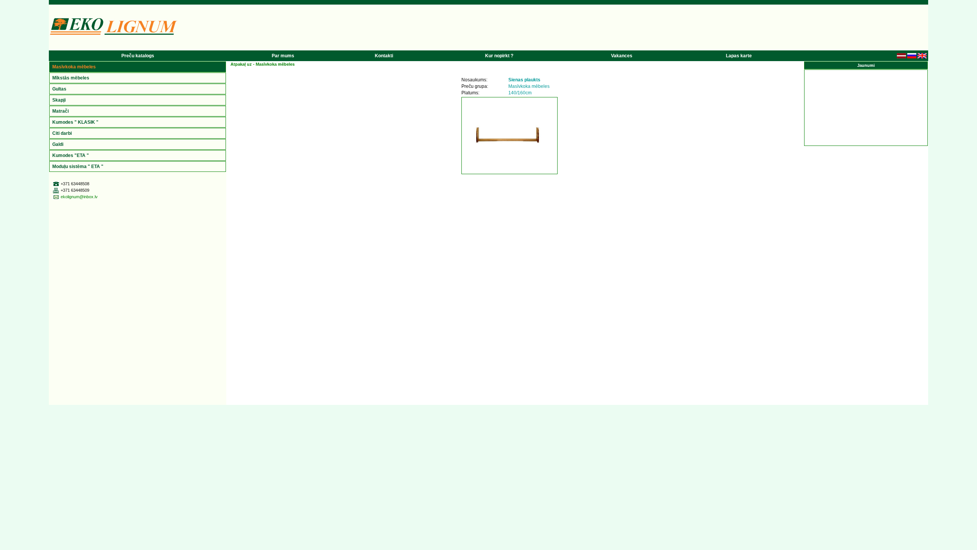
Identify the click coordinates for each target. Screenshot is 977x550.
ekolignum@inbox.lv (79, 196)
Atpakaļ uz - (263, 64)
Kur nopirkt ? (499, 55)
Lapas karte (739, 55)
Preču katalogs (137, 55)
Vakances (621, 55)
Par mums (283, 55)
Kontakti (384, 55)
